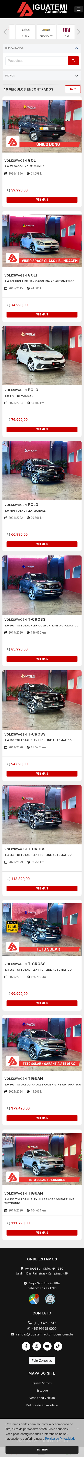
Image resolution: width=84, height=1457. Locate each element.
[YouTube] (47, 1346)
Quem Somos (42, 1383)
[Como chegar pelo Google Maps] (34, 1299)
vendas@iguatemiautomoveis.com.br (44, 1334)
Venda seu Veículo (42, 1398)
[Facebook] (26, 1346)
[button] (5, 31)
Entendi (42, 1449)
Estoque (42, 1390)
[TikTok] (58, 1346)
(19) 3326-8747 (44, 1323)
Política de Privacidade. (60, 1438)
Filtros (10, 75)
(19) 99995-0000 (44, 1328)
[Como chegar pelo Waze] (50, 1299)
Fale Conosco (42, 1360)
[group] (25, 31)
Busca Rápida (14, 48)
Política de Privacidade (42, 1405)
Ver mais (42, 199)
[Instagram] (36, 1346)
